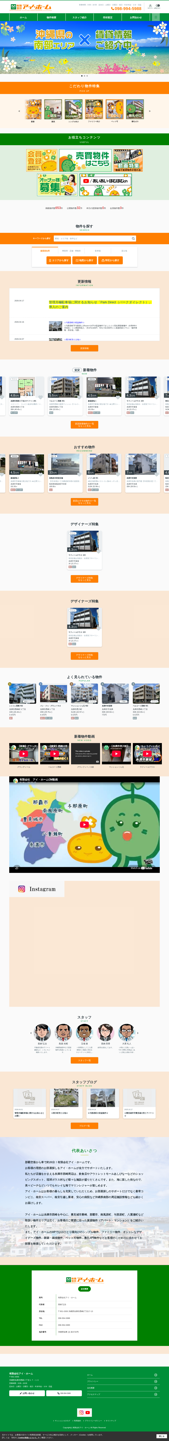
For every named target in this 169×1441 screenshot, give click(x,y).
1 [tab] (82, 76)
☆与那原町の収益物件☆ (74, 322)
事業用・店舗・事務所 (71, 251)
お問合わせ (136, 17)
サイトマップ (111, 1421)
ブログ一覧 (84, 1126)
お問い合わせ (28, 1393)
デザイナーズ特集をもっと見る (84, 579)
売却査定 (107, 17)
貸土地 (124, 251)
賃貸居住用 (45, 251)
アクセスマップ (93, 1394)
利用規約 (77, 1421)
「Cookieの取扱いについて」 (27, 1438)
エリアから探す (60, 260)
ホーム (23, 17)
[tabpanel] (84, 47)
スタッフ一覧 (84, 1060)
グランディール (23, 767)
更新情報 (84, 348)
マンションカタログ (62, 1421)
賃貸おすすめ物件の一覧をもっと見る (84, 502)
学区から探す (112, 260)
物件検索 (51, 17)
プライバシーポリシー (93, 1421)
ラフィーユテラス (147, 767)
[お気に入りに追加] (40, 397)
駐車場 (98, 251)
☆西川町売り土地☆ (72, 339)
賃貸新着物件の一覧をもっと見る (84, 425)
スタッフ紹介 (79, 17)
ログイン (150, 8)
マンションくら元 (116, 767)
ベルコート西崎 (54, 767)
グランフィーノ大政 (85, 767)
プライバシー (92, 1381)
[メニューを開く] (155, 17)
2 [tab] (84, 76)
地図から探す (86, 260)
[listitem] (26, 396)
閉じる (162, 1436)
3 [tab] (87, 76)
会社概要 (84, 1289)
